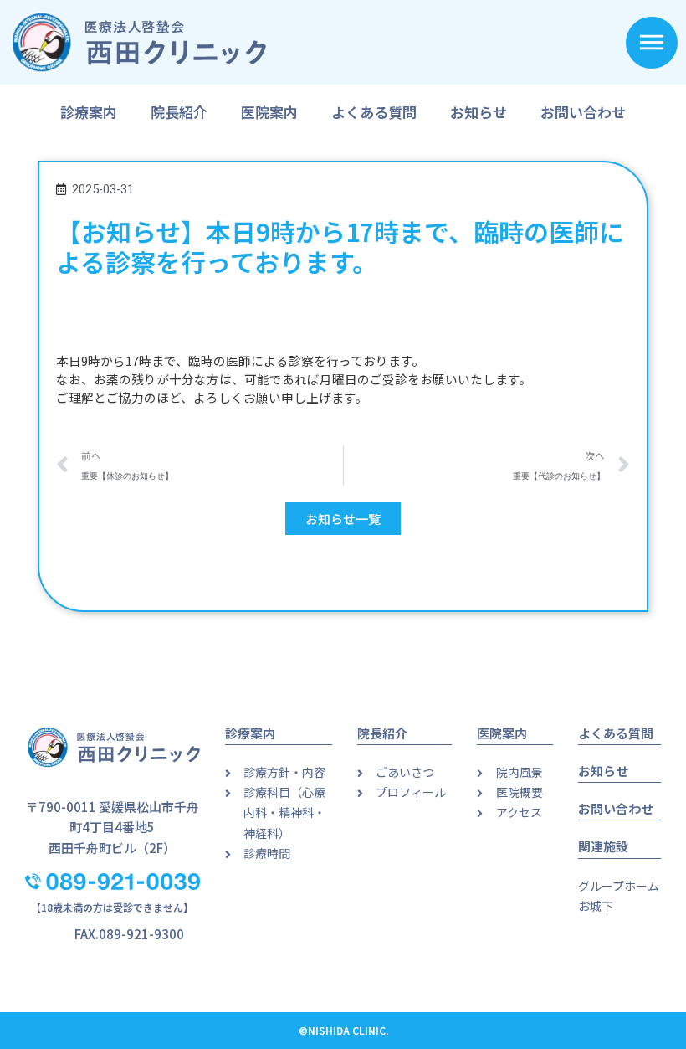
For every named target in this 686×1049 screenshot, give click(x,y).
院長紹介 (179, 111)
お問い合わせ (583, 111)
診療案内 (88, 111)
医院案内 (269, 111)
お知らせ (478, 111)
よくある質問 (374, 111)
